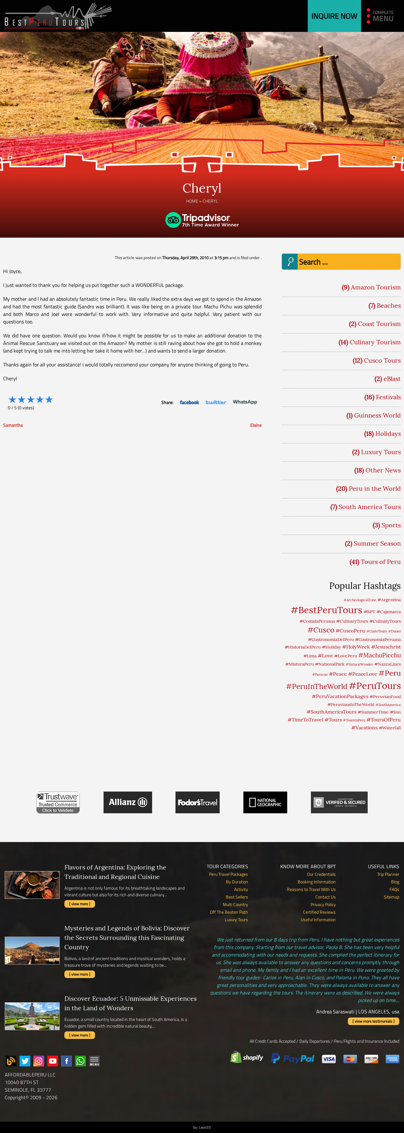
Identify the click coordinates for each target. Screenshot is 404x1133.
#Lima (310, 656)
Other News (383, 470)
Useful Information (318, 919)
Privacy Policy (323, 904)
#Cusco (320, 629)
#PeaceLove (362, 674)
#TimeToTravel (305, 719)
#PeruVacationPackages (340, 696)
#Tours (333, 719)
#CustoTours (376, 631)
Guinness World (377, 415)
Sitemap (391, 896)
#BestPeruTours (326, 610)
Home (192, 201)
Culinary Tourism (375, 342)
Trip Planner (388, 874)
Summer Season (377, 543)
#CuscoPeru (350, 630)
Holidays (388, 433)
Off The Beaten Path (229, 912)
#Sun (395, 712)
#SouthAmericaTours (331, 712)
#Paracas (320, 674)
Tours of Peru (381, 562)
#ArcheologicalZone (360, 600)
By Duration (237, 881)
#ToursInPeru (354, 720)
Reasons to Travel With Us (311, 889)
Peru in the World (375, 488)
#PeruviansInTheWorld (350, 704)
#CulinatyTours (385, 621)
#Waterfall (390, 728)
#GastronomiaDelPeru (331, 639)
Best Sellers (237, 896)
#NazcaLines (387, 664)
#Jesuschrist (386, 647)
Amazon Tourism (376, 287)
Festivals (388, 397)
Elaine (256, 425)
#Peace (338, 674)
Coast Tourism (379, 324)
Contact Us (325, 896)
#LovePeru (345, 656)
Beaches (389, 305)
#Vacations (364, 727)
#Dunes (394, 631)
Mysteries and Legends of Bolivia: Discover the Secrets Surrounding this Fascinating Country (127, 937)
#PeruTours (375, 685)
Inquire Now (334, 15)
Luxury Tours (381, 452)
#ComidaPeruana (317, 621)
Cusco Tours (382, 360)
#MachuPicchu (379, 655)
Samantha (13, 425)
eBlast (392, 379)
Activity (241, 889)
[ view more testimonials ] (374, 1021)
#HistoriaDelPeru (303, 647)
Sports (391, 525)
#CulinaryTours (352, 621)
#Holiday (331, 647)
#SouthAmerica (388, 705)
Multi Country (235, 904)
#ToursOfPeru (383, 719)
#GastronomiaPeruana (378, 639)
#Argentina (389, 599)
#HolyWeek (356, 647)
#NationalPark (329, 664)
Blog (395, 881)
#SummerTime (373, 712)
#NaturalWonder (359, 664)
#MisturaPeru (299, 664)
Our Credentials (321, 874)
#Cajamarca (389, 611)
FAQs (394, 889)
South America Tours (370, 507)
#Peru (389, 673)
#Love (325, 655)
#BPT (369, 611)
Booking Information (317, 881)
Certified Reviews (319, 912)
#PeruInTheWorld (317, 686)
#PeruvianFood (385, 696)
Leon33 (205, 1127)
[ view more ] (79, 904)
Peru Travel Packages (228, 874)
